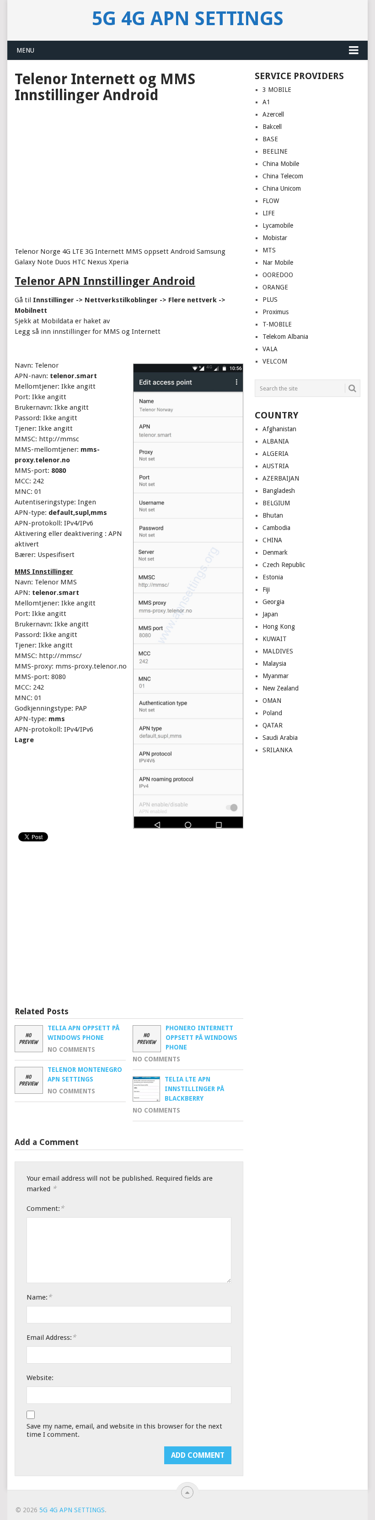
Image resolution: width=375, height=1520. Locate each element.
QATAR (272, 725)
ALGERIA (275, 453)
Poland (272, 713)
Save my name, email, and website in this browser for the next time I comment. (124, 1430)
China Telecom (282, 176)
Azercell (273, 114)
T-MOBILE (277, 324)
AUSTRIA (275, 466)
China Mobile (280, 163)
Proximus (275, 312)
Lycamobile (277, 225)
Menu (25, 50)
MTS (269, 250)
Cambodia (276, 527)
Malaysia (274, 663)
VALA (270, 349)
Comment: (45, 1208)
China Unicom (281, 188)
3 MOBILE (276, 89)
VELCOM (274, 361)
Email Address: (51, 1337)
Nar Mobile (277, 262)
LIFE (268, 213)
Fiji (266, 589)
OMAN (271, 700)
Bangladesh (278, 490)
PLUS (270, 299)
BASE (270, 139)
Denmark (275, 552)
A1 (266, 102)
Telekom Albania (285, 336)
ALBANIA (275, 441)
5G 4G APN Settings (188, 18)
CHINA (272, 540)
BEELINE (275, 151)
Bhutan (272, 515)
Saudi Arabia (280, 737)
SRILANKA (277, 750)
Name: (39, 1297)
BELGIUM (276, 503)
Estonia (272, 577)
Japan (270, 614)
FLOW (270, 200)
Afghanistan (279, 429)
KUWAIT (274, 638)
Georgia (273, 601)
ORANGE (275, 287)
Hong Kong (278, 626)
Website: (40, 1378)
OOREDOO (277, 274)
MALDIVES (277, 651)
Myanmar (275, 676)
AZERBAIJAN (280, 478)
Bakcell (272, 126)
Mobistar (274, 237)
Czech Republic (283, 564)
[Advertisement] (129, 172)
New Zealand (280, 688)
